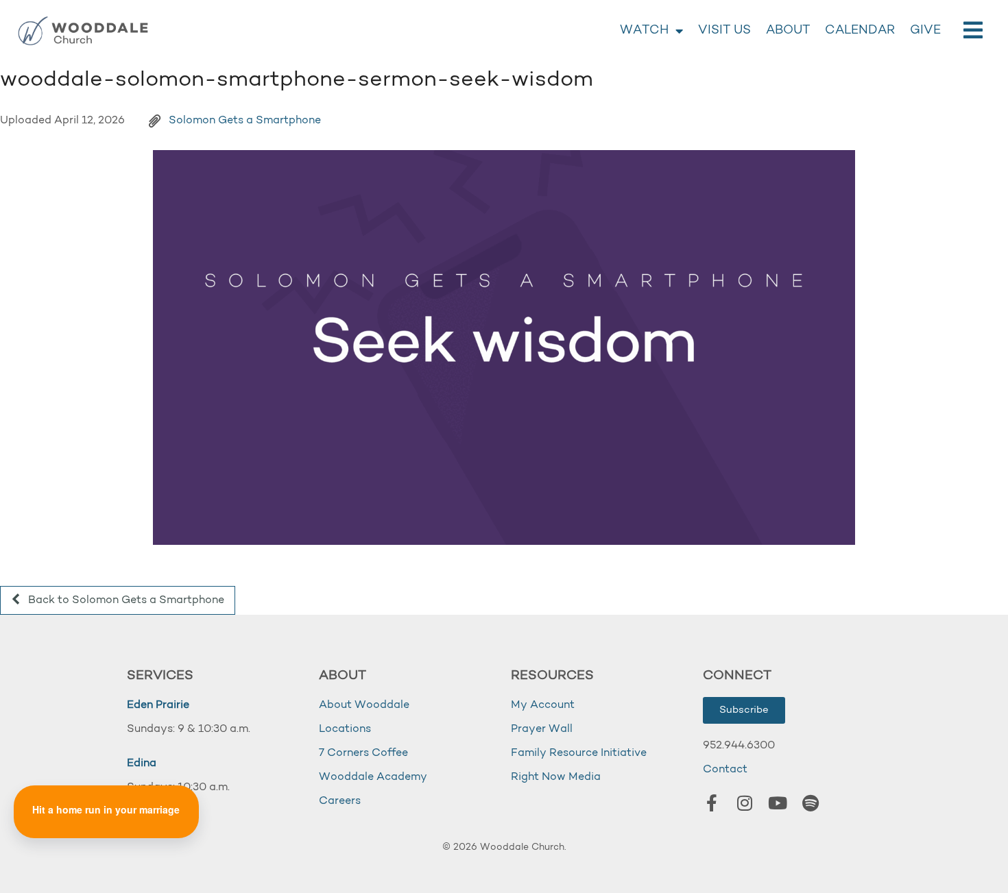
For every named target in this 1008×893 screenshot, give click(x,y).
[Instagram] (744, 802)
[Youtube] (777, 802)
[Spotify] (810, 802)
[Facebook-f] (711, 802)
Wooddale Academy (373, 777)
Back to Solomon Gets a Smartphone (124, 600)
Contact (725, 769)
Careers (340, 801)
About (788, 31)
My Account (543, 705)
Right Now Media (556, 777)
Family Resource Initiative (579, 753)
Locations (345, 729)
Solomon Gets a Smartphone (245, 120)
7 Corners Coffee (363, 753)
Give (925, 31)
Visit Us (724, 31)
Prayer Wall (542, 729)
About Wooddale (364, 705)
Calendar (860, 31)
